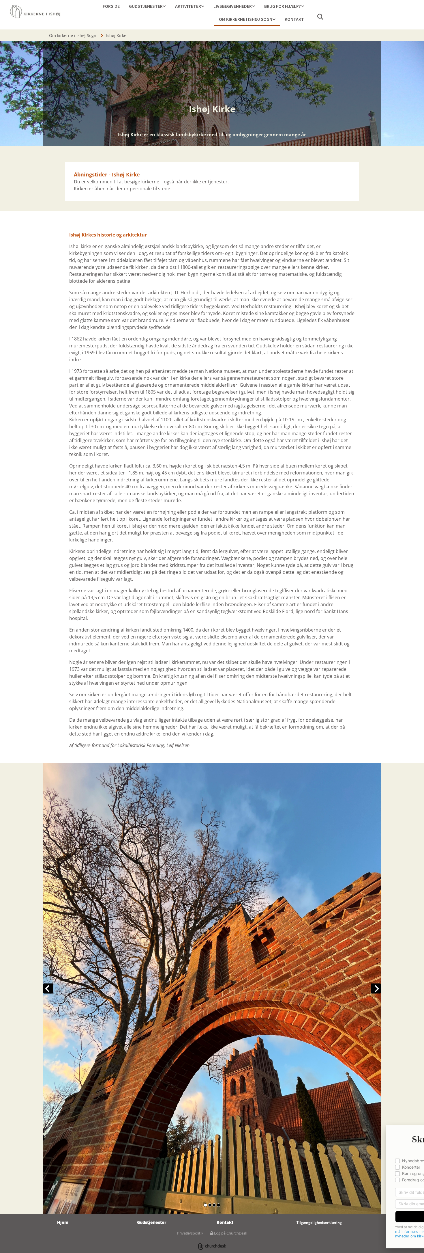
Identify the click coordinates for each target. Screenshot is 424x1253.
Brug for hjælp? (282, 6)
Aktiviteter (188, 6)
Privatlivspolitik (190, 1233)
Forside (111, 6)
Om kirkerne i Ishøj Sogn (245, 19)
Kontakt (294, 19)
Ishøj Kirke (116, 35)
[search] (320, 16)
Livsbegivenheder (232, 6)
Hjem (62, 1222)
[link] (147, 6)
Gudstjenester (146, 6)
